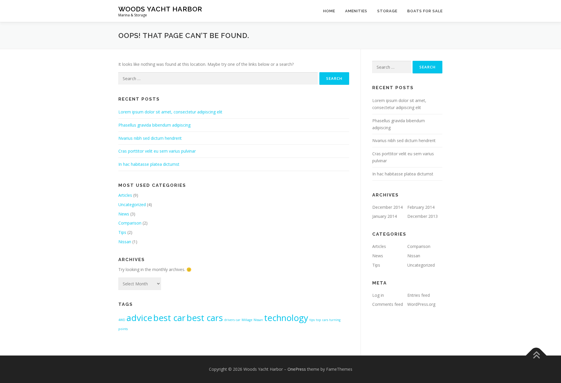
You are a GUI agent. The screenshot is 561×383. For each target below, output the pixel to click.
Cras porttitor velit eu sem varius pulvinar (157, 151)
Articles (125, 195)
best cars (205, 318)
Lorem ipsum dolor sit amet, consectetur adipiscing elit (170, 112)
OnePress (297, 369)
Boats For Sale (425, 11)
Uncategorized (132, 204)
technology (286, 318)
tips (312, 320)
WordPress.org (421, 304)
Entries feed (418, 295)
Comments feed (387, 304)
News (123, 214)
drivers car (232, 320)
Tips (122, 232)
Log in (378, 295)
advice (139, 318)
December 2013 (422, 216)
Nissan (124, 241)
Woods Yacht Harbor (160, 9)
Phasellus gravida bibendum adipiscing (154, 125)
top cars (322, 320)
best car (169, 318)
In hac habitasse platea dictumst (148, 164)
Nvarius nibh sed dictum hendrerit (150, 138)
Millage (247, 320)
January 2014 (384, 216)
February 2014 (420, 207)
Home (329, 11)
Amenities (356, 11)
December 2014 (387, 207)
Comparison (129, 223)
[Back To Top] (536, 355)
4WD (121, 320)
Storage (387, 11)
